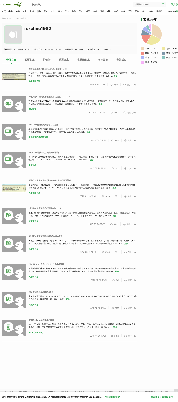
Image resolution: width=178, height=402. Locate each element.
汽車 (53, 11)
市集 (151, 11)
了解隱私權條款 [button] (112, 396)
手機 (10, 11)
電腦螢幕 (32, 165)
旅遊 (123, 11)
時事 (144, 11)
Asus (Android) (36, 332)
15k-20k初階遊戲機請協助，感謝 (43, 124)
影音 (46, 11)
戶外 (109, 11)
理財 (130, 11)
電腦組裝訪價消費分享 (38, 137)
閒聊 (137, 11)
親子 (88, 11)
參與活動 (121, 59)
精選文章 (64, 59)
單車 (67, 11)
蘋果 (39, 11)
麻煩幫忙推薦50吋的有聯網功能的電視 (46, 236)
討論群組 (36, 4)
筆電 (25, 11)
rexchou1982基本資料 (19, 18)
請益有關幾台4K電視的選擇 (41, 292)
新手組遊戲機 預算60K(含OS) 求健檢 (45, 69)
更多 (115, 76)
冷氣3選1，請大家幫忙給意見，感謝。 (45, 96)
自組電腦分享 (34, 81)
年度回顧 (103, 59)
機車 (60, 11)
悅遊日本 (160, 11)
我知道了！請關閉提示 (162, 396)
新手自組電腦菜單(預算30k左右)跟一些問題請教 (50, 180)
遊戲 (74, 11)
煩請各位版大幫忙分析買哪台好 (42, 208)
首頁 (4, 11)
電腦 (32, 11)
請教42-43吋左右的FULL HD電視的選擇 (46, 264)
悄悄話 (46, 59)
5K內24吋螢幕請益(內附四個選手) (44, 152)
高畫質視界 (33, 221)
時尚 (95, 11)
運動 (102, 11)
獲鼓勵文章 (83, 59)
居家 (81, 11)
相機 (18, 11)
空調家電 (32, 109)
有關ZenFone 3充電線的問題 (41, 320)
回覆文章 (30, 59)
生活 (116, 11)
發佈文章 (11, 59)
